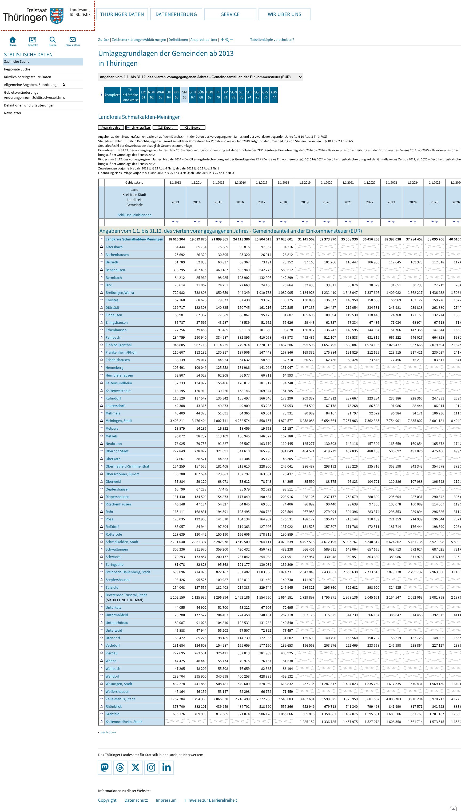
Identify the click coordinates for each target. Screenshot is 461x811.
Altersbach (114, 247)
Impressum (166, 800)
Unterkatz (113, 607)
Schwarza (113, 556)
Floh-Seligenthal (119, 344)
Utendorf (113, 637)
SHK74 (249, 95)
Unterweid (114, 630)
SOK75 (257, 95)
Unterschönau (117, 622)
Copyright (107, 800)
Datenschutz (136, 800)
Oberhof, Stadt (117, 451)
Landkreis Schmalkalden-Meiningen (134, 239)
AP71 (226, 95)
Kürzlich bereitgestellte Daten (27, 77)
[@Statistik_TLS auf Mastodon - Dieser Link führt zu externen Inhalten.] (106, 767)
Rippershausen (117, 496)
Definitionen (178, 39)
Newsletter (12, 113)
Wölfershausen (117, 691)
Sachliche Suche (16, 61)
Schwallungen (117, 549)
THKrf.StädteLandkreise (130, 94)
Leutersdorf (115, 405)
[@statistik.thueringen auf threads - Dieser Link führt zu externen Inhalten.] (121, 767)
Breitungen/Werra (120, 292)
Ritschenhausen (118, 504)
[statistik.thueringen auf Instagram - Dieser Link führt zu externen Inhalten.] (152, 767)
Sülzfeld (112, 587)
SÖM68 (201, 95)
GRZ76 (265, 95)
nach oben (108, 732)
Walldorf (112, 676)
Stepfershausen (118, 579)
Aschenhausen (117, 254)
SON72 (233, 95)
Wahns (111, 660)
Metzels (112, 436)
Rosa (109, 519)
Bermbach (114, 277)
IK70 (218, 95)
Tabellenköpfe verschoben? (272, 39)
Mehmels (113, 413)
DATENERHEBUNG (173, 14)
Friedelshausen (118, 359)
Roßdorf (112, 526)
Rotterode (114, 534)
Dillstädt (112, 307)
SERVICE (222, 14)
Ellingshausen (117, 322)
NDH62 (151, 95)
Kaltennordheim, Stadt (124, 721)
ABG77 (274, 95)
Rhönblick (114, 706)
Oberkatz (113, 458)
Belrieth (112, 262)
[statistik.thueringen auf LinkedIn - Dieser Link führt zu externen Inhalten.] (168, 767)
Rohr (109, 511)
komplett (112, 94)
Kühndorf (113, 398)
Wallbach (113, 668)
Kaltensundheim (119, 383)
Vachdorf (113, 645)
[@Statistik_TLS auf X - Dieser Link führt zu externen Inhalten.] (137, 767)
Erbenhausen (116, 330)
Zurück (103, 39)
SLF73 (241, 95)
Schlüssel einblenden (135, 214)
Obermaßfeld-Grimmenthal (127, 466)
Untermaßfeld (117, 615)
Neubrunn (114, 443)
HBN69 (209, 95)
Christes (112, 300)
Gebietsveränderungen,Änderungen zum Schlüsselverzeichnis (34, 95)
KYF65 (177, 95)
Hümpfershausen (119, 375)
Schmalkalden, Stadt (122, 541)
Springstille (115, 564)
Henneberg (114, 367)
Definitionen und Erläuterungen (28, 105)
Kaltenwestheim (119, 390)
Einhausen (114, 315)
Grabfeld (113, 714)
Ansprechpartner (203, 39)
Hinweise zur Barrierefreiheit (211, 800)
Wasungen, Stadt (119, 683)
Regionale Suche (16, 69)
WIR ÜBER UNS (280, 14)
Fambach (113, 337)
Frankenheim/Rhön (121, 352)
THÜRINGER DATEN (120, 14)
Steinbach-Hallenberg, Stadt (128, 572)
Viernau (112, 653)
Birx (109, 285)
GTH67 (192, 95)
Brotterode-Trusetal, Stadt (126, 595)
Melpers (112, 428)
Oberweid (113, 481)
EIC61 (143, 95)
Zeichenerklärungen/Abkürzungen (139, 39)
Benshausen (115, 269)
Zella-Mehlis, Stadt (120, 699)
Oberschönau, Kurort (122, 474)
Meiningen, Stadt (119, 420)
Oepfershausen (118, 489)
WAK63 (160, 95)
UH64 (168, 95)
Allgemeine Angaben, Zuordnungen (32, 84)
